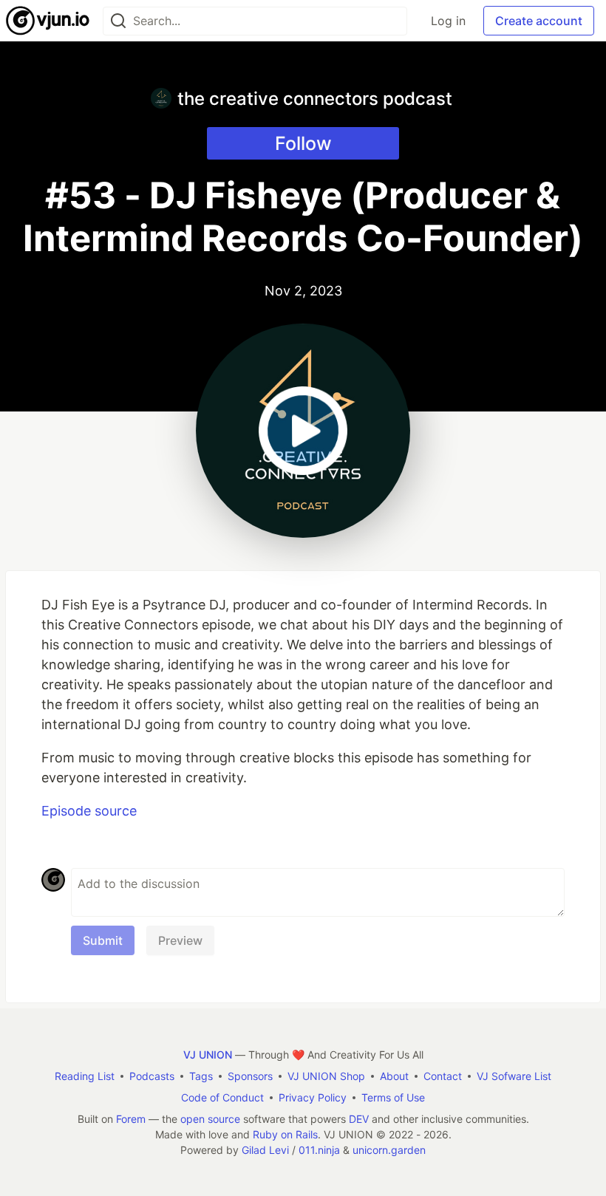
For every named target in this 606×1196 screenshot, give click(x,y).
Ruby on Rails (285, 1134)
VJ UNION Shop (326, 1076)
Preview (180, 940)
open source (210, 1119)
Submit (103, 940)
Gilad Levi (265, 1150)
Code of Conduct (222, 1097)
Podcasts (151, 1076)
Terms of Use (393, 1097)
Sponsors (250, 1076)
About (394, 1076)
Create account (538, 20)
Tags (201, 1076)
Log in (448, 20)
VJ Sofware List (514, 1076)
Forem (131, 1119)
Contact (442, 1076)
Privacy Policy (313, 1097)
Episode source (89, 811)
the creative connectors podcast (314, 98)
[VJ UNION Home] (48, 20)
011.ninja (319, 1150)
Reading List (85, 1076)
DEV (359, 1119)
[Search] (118, 21)
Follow (303, 143)
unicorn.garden (389, 1150)
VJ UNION (207, 1054)
